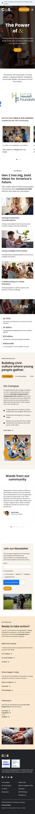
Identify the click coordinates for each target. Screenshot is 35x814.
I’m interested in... (8, 571)
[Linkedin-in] (8, 777)
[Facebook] (2, 777)
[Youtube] (11, 777)
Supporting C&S (9, 577)
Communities (9, 574)
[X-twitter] (5, 777)
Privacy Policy (6, 805)
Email (5, 563)
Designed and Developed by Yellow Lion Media (14, 808)
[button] (16, 159)
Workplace (27, 574)
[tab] (7, 376)
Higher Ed (18, 574)
